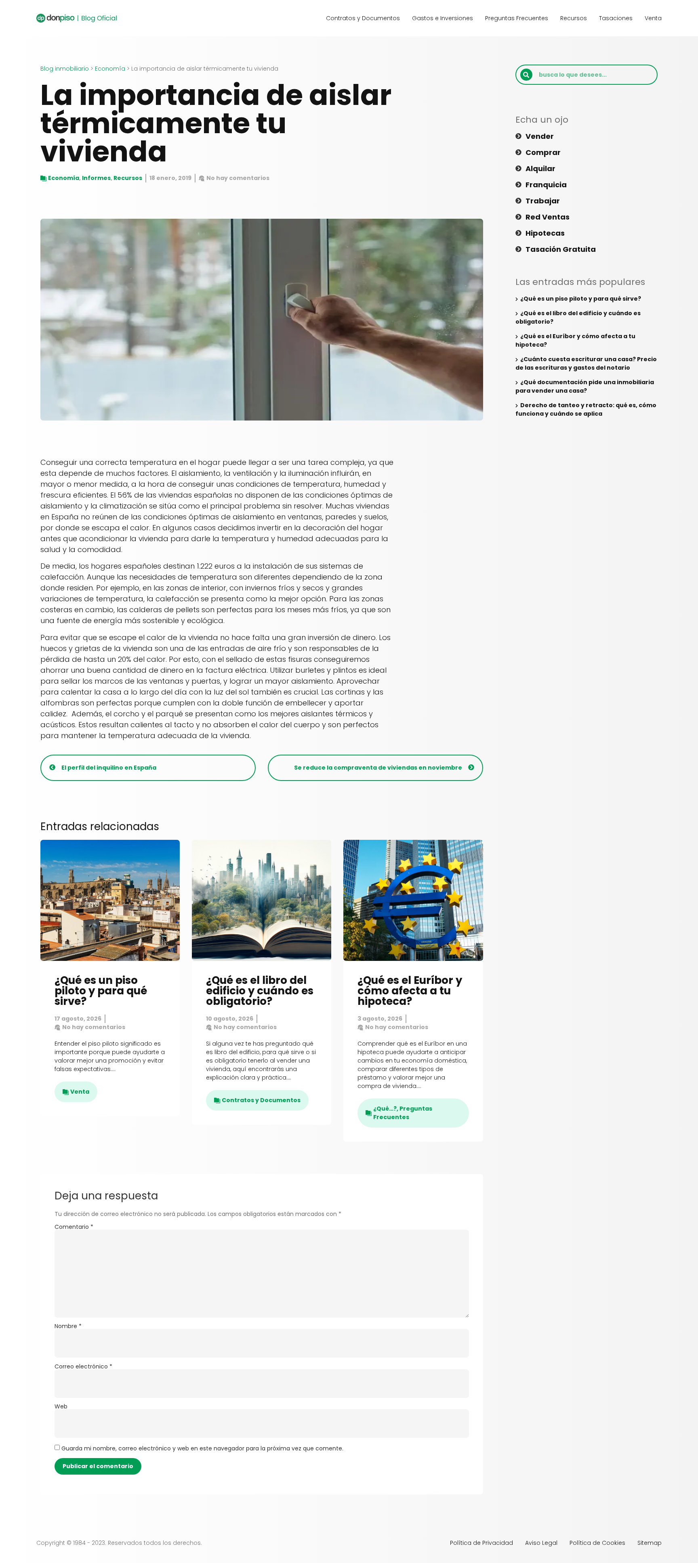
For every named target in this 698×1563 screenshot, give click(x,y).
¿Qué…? (385, 1109)
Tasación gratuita (561, 249)
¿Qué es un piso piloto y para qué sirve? (101, 991)
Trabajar (543, 201)
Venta (653, 18)
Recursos (573, 18)
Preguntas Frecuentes (516, 18)
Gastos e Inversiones (442, 18)
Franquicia (546, 185)
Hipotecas (545, 233)
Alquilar (540, 169)
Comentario (74, 1227)
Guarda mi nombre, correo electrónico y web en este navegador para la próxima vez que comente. (202, 1448)
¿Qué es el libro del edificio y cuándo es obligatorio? (259, 991)
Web (61, 1406)
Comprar (543, 153)
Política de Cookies (597, 1543)
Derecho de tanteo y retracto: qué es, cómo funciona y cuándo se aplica (585, 409)
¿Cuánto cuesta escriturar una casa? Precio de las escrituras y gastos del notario (586, 363)
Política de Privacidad (481, 1543)
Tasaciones (616, 18)
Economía (110, 69)
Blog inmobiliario (64, 69)
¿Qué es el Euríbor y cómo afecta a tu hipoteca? (409, 991)
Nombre (68, 1326)
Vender (540, 136)
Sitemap (649, 1543)
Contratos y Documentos (363, 18)
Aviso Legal (541, 1543)
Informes (96, 178)
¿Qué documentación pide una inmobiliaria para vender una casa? (584, 386)
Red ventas (548, 217)
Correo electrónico (83, 1366)
